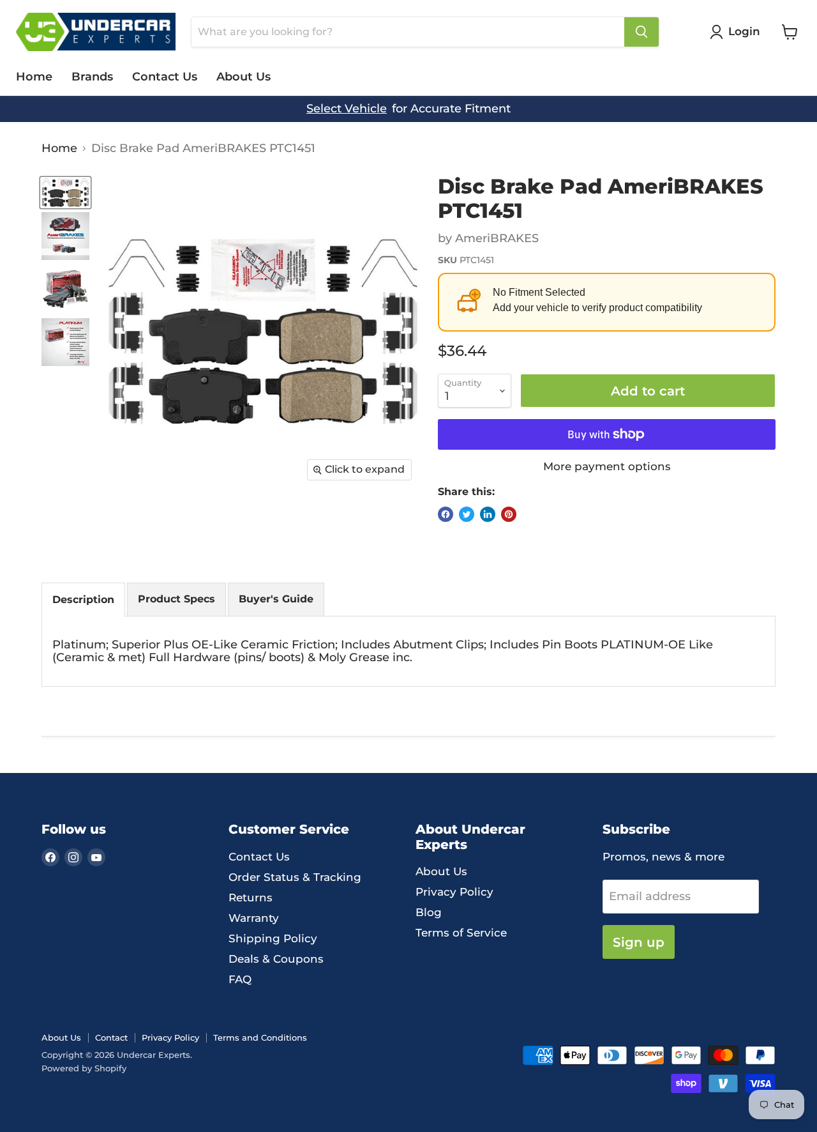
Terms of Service (461, 932)
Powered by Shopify (83, 1068)
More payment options (607, 467)
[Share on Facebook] (445, 514)
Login (744, 31)
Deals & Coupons (276, 958)
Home (34, 77)
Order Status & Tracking (295, 877)
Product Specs (176, 599)
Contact (111, 1037)
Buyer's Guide (276, 599)
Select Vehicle (346, 109)
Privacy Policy (454, 891)
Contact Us (164, 77)
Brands (92, 77)
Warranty (254, 918)
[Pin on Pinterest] (508, 514)
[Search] (641, 32)
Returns (251, 897)
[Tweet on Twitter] (466, 514)
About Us (243, 77)
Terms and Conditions (260, 1037)
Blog (429, 912)
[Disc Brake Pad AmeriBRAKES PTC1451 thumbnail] (65, 192)
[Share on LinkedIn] (487, 514)
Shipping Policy (273, 938)
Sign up (638, 942)
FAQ (240, 979)
